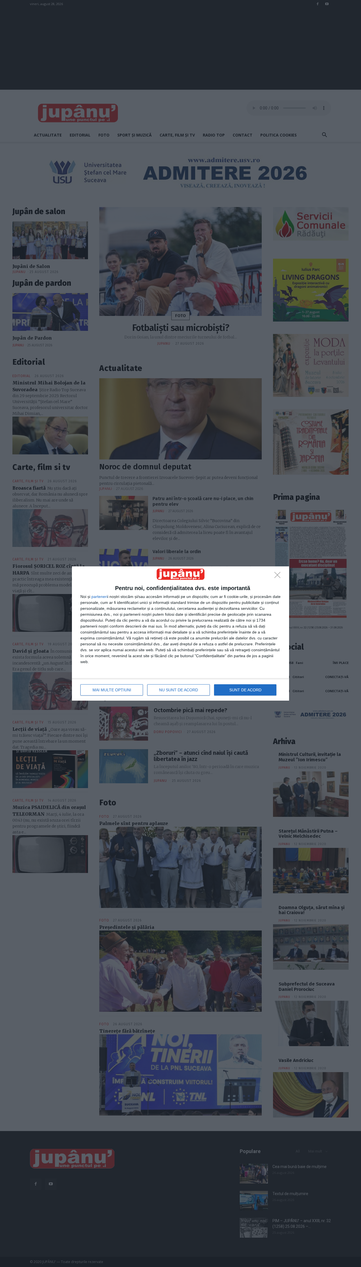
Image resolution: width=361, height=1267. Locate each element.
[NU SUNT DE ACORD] (278, 576)
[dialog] (180, 633)
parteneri (99, 597)
